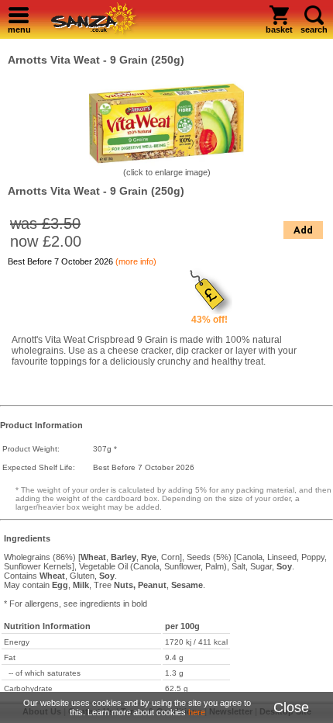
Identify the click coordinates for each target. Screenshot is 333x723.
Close (291, 707)
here (196, 712)
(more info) (135, 261)
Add (303, 230)
